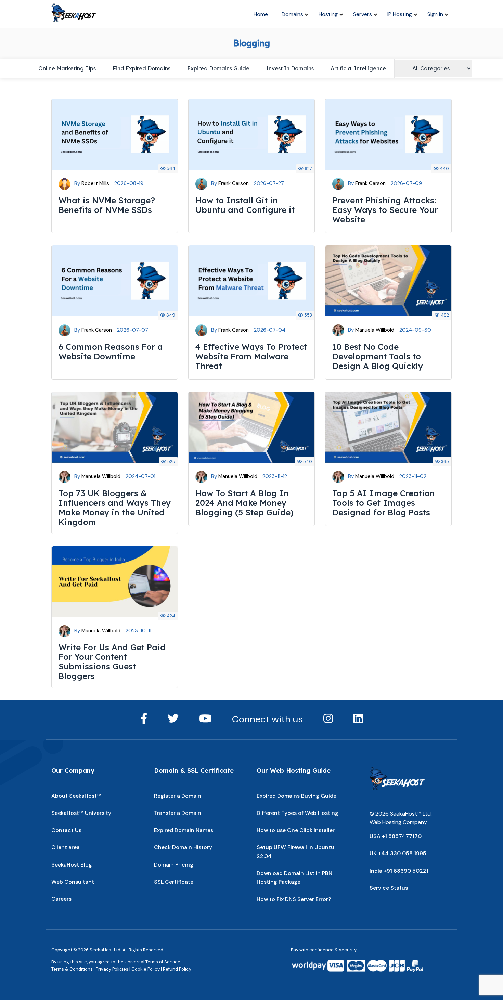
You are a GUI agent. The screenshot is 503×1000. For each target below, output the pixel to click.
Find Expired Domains (141, 68)
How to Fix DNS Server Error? (294, 899)
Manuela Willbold (374, 329)
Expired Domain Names (183, 830)
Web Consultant (72, 881)
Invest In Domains (290, 68)
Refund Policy (177, 969)
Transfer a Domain (177, 813)
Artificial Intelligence (358, 68)
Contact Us (66, 830)
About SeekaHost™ (76, 795)
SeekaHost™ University (81, 813)
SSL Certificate (173, 881)
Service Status (389, 888)
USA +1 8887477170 (396, 836)
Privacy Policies (112, 969)
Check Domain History (183, 847)
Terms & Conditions (72, 969)
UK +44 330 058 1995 (398, 853)
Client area (65, 847)
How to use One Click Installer (296, 830)
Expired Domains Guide (218, 68)
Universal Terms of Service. (153, 962)
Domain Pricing (173, 864)
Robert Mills (95, 183)
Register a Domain (177, 795)
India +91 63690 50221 (399, 870)
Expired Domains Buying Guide (296, 795)
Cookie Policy (145, 969)
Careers (61, 898)
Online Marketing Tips (67, 68)
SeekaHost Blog (71, 864)
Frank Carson (233, 183)
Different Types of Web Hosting (297, 813)
